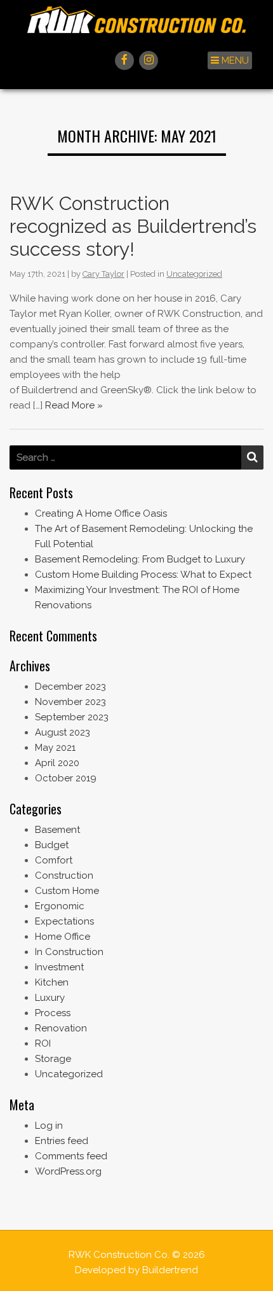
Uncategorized (194, 274)
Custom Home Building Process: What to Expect (143, 574)
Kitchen (52, 982)
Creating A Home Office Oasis (101, 513)
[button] (230, 60)
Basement (57, 829)
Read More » (74, 405)
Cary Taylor (103, 274)
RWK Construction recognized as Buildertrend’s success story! (133, 226)
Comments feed (71, 1156)
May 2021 (55, 747)
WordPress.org (68, 1171)
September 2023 (72, 717)
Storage (53, 1058)
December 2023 (70, 686)
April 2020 (57, 763)
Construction (64, 875)
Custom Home (67, 891)
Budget (52, 845)
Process (52, 1013)
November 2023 (70, 702)
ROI (43, 1043)
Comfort (53, 860)
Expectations (64, 921)
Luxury (50, 997)
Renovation (61, 1028)
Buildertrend (170, 1270)
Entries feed (61, 1141)
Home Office (62, 936)
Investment (59, 967)
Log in (49, 1125)
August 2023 (62, 732)
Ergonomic (59, 906)
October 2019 (66, 778)
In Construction (69, 952)
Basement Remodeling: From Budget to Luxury (140, 559)
